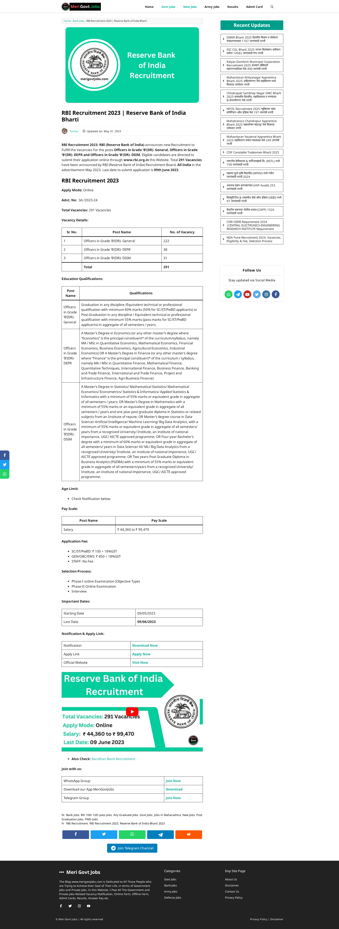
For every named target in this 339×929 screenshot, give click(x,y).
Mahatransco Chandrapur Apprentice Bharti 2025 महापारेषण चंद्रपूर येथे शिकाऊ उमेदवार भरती (252, 124)
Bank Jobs (78, 21)
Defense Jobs (172, 897)
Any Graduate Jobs (125, 815)
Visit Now (140, 662)
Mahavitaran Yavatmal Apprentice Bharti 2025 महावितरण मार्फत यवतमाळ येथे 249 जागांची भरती (254, 140)
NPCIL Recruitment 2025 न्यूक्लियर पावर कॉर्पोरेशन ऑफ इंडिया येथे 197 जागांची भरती (251, 110)
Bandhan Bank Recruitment (113, 759)
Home (149, 7)
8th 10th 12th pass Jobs (96, 815)
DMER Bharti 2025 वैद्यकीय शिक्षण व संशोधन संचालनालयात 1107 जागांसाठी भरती (252, 39)
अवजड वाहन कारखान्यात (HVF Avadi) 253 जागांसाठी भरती (251, 187)
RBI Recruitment (77, 823)
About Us (231, 879)
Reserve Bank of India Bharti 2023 (142, 823)
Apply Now (141, 654)
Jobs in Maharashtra (167, 815)
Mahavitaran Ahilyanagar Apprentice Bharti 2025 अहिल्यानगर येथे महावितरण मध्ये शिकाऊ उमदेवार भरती (251, 80)
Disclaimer (232, 885)
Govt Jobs (168, 7)
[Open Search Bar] (272, 7)
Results (232, 7)
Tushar (73, 131)
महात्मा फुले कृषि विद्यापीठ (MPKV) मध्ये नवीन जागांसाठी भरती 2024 (250, 175)
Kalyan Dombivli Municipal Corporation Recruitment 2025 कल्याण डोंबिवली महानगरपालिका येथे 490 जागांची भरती (253, 65)
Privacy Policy (233, 897)
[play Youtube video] (132, 711)
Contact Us (232, 891)
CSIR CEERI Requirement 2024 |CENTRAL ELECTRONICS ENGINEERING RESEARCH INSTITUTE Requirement (253, 225)
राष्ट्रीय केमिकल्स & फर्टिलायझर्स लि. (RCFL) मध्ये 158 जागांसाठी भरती (253, 162)
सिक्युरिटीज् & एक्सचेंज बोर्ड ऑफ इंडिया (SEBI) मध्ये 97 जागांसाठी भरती (254, 199)
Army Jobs (212, 7)
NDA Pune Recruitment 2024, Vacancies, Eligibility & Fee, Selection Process (254, 239)
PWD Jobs (91, 819)
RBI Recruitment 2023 (103, 823)
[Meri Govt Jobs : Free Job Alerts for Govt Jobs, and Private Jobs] (81, 7)
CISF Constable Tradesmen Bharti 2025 (253, 152)
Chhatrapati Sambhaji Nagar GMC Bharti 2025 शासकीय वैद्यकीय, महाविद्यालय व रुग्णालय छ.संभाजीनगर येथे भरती (254, 96)
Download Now (145, 645)
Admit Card (254, 7)
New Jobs (190, 7)
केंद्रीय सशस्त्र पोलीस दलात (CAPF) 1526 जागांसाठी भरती (250, 211)
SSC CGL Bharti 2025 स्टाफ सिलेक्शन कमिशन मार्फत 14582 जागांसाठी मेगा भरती (254, 51)
